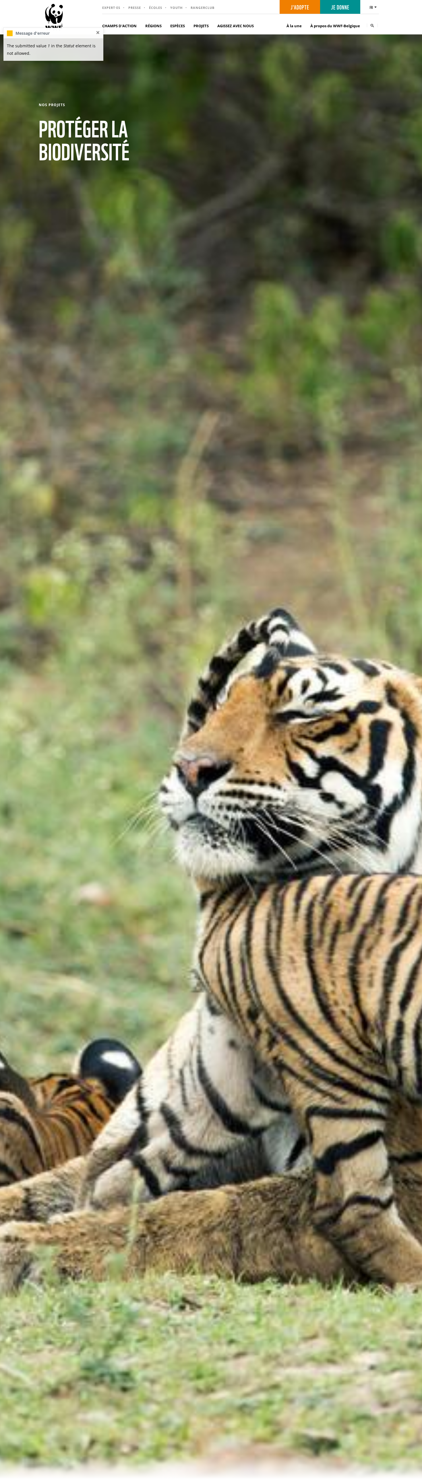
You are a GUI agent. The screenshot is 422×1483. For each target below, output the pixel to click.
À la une (294, 25)
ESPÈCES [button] (177, 25)
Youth (176, 7)
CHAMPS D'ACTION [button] (119, 25)
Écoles (155, 7)
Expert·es (111, 7)
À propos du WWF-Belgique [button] (335, 25)
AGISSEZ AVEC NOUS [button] (235, 25)
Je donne (340, 7)
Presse (134, 7)
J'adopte (300, 7)
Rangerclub (202, 7)
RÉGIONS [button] (153, 25)
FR (371, 7)
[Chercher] (372, 25)
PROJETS (201, 25)
